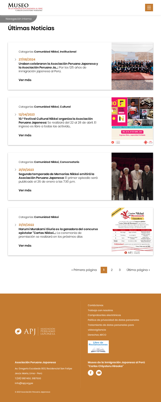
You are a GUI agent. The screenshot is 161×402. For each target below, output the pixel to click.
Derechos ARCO (97, 334)
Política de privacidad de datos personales (113, 320)
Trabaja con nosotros (100, 310)
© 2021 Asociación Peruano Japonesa (32, 392)
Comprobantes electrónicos (104, 315)
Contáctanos (95, 305)
